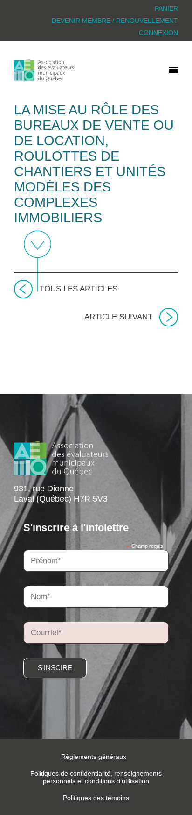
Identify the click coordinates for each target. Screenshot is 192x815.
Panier (166, 8)
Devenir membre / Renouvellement (115, 20)
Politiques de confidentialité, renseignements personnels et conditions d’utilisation (96, 777)
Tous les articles (78, 288)
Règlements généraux (93, 756)
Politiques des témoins (96, 797)
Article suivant (118, 316)
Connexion (158, 32)
